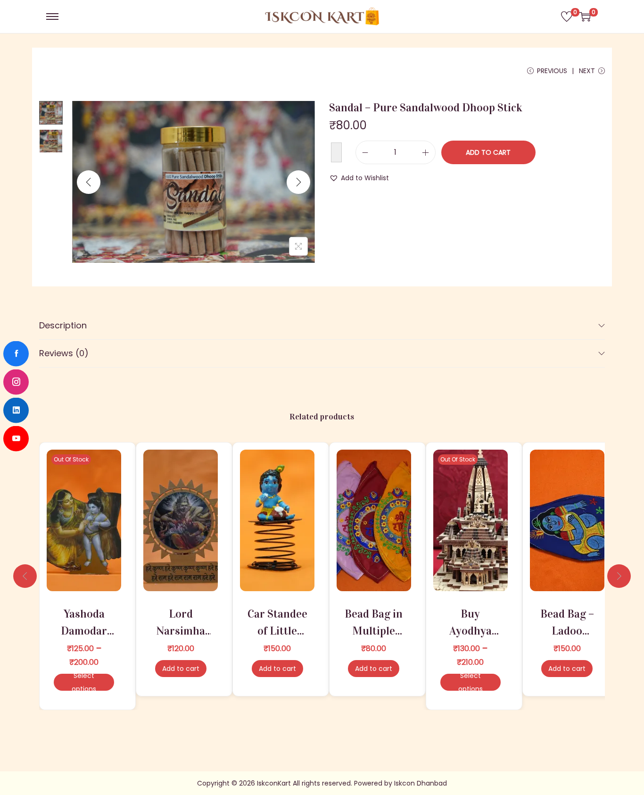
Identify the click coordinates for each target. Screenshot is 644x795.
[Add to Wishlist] (336, 152)
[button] (359, 177)
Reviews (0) (64, 353)
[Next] (298, 182)
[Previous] (88, 182)
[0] (566, 16)
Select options (84, 682)
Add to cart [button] (180, 668)
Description (63, 325)
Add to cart (488, 152)
